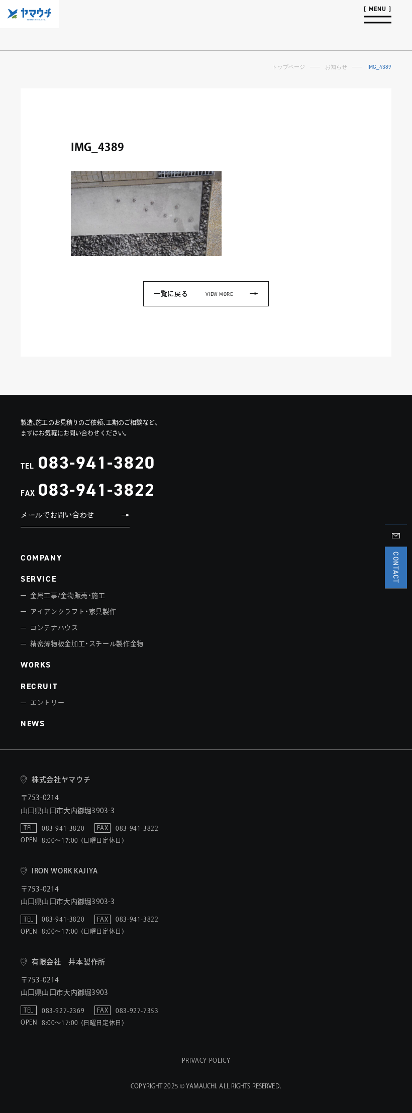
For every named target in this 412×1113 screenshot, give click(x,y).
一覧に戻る (193, 293)
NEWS (33, 723)
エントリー (47, 702)
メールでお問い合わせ (57, 514)
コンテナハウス (54, 627)
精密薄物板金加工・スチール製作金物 (87, 643)
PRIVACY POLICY (206, 1060)
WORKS (36, 664)
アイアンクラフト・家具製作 (73, 611)
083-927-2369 (63, 1011)
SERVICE (38, 579)
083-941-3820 (96, 462)
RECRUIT (39, 686)
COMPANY (41, 557)
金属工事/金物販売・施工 (68, 595)
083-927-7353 (137, 1011)
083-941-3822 (96, 489)
